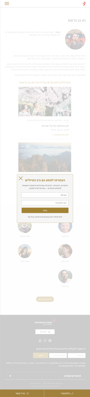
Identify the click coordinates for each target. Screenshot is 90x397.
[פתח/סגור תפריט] (6, 4)
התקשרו (65, 393)
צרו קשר (20, 393)
